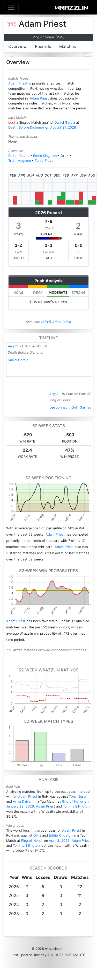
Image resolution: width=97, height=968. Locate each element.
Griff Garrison (82, 407)
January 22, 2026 (20, 806)
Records (43, 46)
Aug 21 (13, 346)
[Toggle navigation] (11, 7)
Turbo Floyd (44, 161)
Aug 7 (53, 394)
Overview (17, 46)
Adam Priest (17, 83)
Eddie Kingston (45, 156)
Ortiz (64, 156)
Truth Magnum (19, 161)
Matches (67, 46)
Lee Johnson (59, 407)
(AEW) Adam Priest (56, 322)
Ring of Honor (73, 801)
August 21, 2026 (63, 127)
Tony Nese (77, 796)
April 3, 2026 (59, 841)
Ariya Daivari (23, 801)
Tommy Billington (76, 806)
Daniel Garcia (65, 122)
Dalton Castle (18, 156)
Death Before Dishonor (26, 127)
